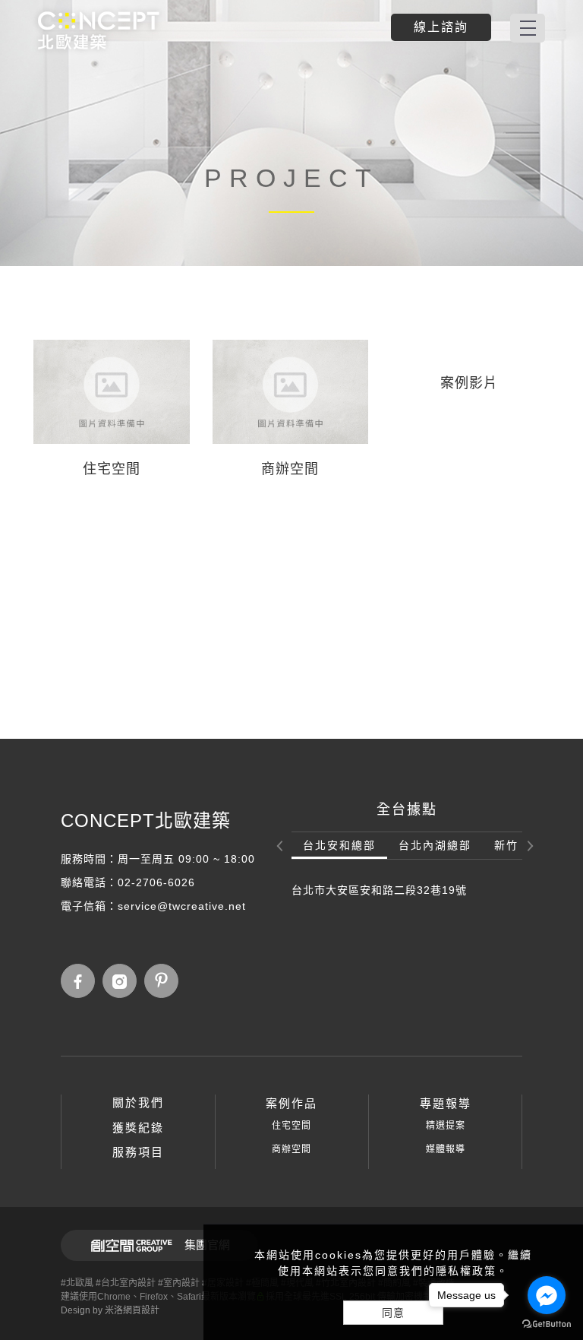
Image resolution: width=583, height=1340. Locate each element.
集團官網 (207, 1244)
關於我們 (138, 1102)
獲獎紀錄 (138, 1127)
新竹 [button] (506, 845)
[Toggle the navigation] (527, 28)
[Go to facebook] (547, 1295)
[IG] (123, 981)
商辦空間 (291, 1149)
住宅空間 (291, 1125)
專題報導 (445, 1103)
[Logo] (98, 30)
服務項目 (138, 1151)
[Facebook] (81, 981)
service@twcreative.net (182, 906)
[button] (281, 845)
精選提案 (445, 1125)
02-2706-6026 (156, 882)
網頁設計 (141, 1310)
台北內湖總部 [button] (435, 845)
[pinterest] (165, 981)
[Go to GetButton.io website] (546, 1324)
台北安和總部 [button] (339, 845)
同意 (393, 1313)
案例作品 (291, 1103)
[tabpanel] (291, 133)
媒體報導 (445, 1149)
